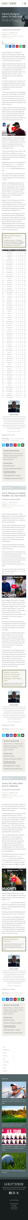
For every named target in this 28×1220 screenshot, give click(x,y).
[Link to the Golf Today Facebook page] (10, 1193)
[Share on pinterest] (17, 46)
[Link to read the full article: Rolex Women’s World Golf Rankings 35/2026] (14, 1161)
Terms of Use (14, 1209)
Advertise (14, 1205)
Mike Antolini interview (9, 465)
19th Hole (5, 1056)
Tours (7, 19)
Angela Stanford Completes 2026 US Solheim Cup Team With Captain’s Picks (14, 1148)
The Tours (14, 34)
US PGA (4, 1068)
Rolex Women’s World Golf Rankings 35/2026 (13, 1171)
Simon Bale (4, 32)
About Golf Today (14, 1203)
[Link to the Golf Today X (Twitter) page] (17, 1193)
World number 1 (6, 902)
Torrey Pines (9, 38)
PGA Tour (12, 19)
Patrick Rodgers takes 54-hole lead (12, 475)
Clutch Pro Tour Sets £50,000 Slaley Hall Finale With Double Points (13, 1125)
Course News (6, 1062)
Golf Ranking (6, 1050)
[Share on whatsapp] (20, 46)
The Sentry (14, 164)
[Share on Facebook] (10, 46)
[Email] (23, 46)
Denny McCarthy (11, 796)
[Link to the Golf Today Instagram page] (14, 1193)
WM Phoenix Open (9, 573)
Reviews (5, 1071)
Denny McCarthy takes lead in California (13, 468)
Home (3, 19)
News (4, 1047)
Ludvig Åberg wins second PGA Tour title (13, 478)
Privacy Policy (14, 1207)
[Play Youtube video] (14, 129)
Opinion (5, 1053)
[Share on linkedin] (13, 46)
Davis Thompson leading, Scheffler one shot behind (10, 472)
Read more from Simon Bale (14, 431)
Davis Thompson (11, 505)
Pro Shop (5, 1065)
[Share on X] (6, 46)
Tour (7, 142)
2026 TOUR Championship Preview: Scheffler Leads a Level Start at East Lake (13, 1101)
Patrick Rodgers (20, 36)
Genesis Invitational (11, 36)
